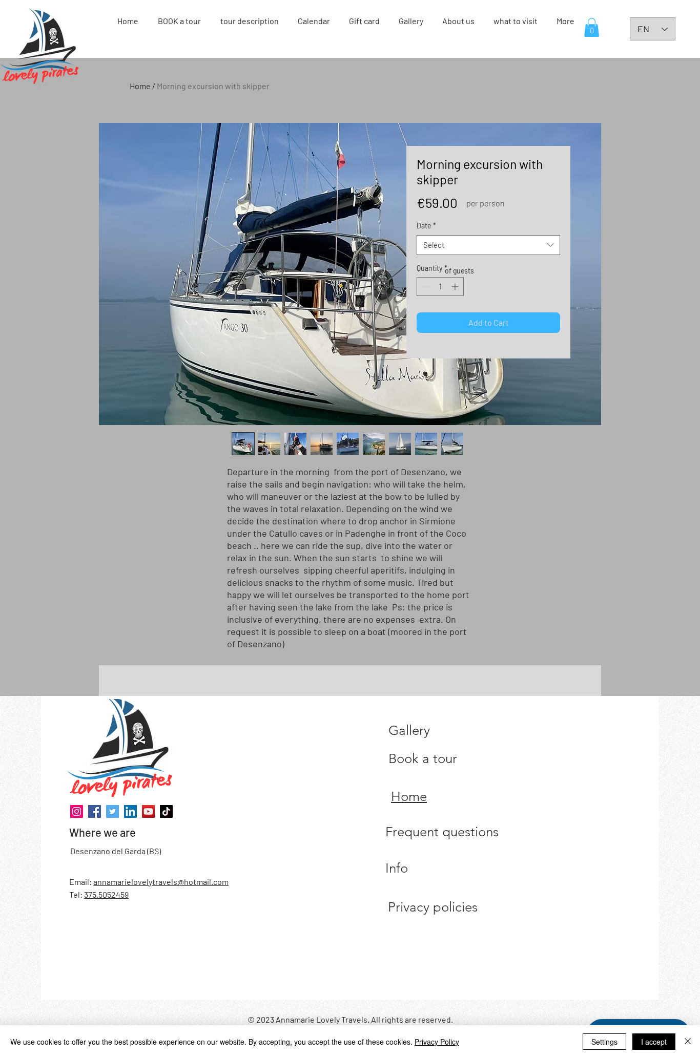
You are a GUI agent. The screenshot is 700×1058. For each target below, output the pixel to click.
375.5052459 (106, 894)
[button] (592, 27)
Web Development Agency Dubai (370, 997)
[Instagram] (76, 811)
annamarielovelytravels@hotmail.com (161, 881)
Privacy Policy (437, 1041)
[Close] (688, 1041)
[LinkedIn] (130, 811)
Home (140, 86)
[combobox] (488, 245)
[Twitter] (112, 811)
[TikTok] (166, 811)
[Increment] (455, 286)
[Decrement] (424, 286)
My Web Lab (340, 997)
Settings (604, 1041)
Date (426, 225)
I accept (654, 1041)
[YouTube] (148, 811)
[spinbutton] (440, 286)
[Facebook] (94, 811)
